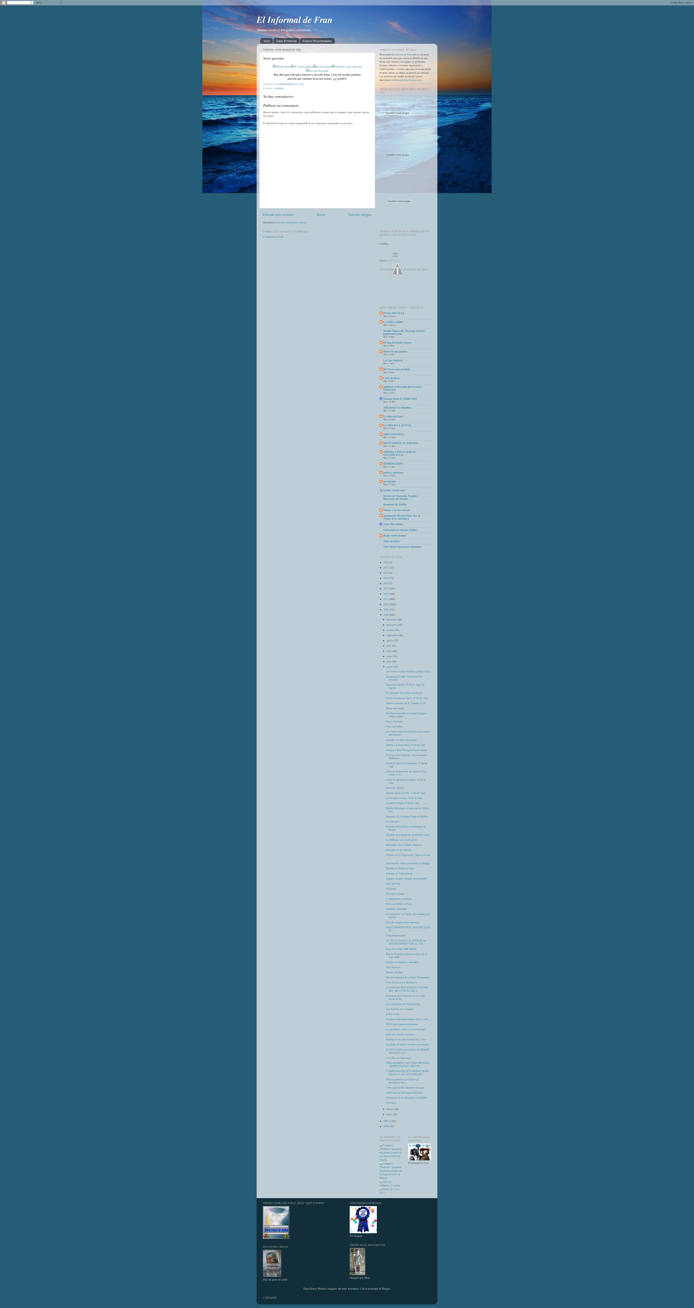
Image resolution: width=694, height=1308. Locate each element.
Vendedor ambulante (396, 909)
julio (389, 645)
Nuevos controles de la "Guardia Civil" (406, 703)
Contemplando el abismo (399, 898)
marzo (390, 666)
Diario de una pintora (395, 351)
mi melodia (389, 481)
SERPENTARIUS (393, 464)
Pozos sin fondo (394, 721)
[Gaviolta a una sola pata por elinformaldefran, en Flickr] (347, 66)
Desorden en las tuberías (398, 850)
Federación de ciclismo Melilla (400, 530)
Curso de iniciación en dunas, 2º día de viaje (406, 781)
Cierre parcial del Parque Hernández (404, 1092)
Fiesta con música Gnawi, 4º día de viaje (407, 698)
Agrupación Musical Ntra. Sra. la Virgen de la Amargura (401, 517)
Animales (279, 88)
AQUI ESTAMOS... (394, 434)
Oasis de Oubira (394, 726)
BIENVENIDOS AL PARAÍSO (400, 443)
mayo (390, 656)
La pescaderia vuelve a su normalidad (405, 1029)
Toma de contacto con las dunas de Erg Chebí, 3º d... (406, 773)
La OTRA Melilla (393, 322)
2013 (386, 588)
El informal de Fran (273, 236)
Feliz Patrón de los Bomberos (401, 982)
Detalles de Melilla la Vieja (400, 868)
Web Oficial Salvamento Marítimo (402, 547)
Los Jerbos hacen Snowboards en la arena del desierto (407, 733)
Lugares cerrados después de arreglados (406, 878)
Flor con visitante (395, 893)
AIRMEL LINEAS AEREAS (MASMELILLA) (399, 453)
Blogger (386, 1288)
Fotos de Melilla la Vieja (399, 903)
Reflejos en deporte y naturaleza (402, 962)
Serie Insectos (393, 967)
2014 (386, 583)
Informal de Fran (403, 54)
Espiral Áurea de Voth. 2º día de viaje (405, 793)
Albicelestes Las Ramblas (397, 407)
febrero (391, 1109)
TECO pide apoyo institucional (402, 1024)
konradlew (353, 1288)
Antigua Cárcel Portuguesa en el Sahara (406, 750)
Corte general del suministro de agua (405, 1087)
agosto (390, 640)
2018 (386, 562)
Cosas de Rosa (391, 378)
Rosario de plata (394, 972)
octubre (391, 630)
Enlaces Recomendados (317, 41)
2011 (386, 599)
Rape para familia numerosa (400, 1034)
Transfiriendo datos (396, 935)
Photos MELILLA (393, 313)
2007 (386, 1121)
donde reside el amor (394, 535)
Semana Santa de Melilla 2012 (400, 399)
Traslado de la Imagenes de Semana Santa (407, 834)
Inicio (267, 41)
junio (390, 651)
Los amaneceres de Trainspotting (403, 1004)
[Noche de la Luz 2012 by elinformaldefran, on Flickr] (391, 1192)
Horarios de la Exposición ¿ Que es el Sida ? (408, 856)
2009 (386, 609)
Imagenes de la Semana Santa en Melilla (407, 816)
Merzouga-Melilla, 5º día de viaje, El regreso (405, 686)
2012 (386, 593)
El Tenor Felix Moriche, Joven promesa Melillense (406, 756)
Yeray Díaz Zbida (392, 524)
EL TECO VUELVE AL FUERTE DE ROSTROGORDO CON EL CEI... (406, 942)
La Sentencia (392, 821)
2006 (386, 1126)
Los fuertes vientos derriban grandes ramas (408, 671)
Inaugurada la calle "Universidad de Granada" (404, 678)
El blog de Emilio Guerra (397, 342)
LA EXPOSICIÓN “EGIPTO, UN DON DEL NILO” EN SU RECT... (407, 989)
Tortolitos (391, 1102)
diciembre (392, 619)
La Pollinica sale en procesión (401, 839)
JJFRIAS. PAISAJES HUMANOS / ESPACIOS (403, 388)
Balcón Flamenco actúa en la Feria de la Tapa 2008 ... (406, 955)
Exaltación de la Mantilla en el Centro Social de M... (405, 997)
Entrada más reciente (278, 214)
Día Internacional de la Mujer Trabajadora (407, 977)
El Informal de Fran (295, 19)
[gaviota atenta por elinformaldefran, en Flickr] (322, 66)
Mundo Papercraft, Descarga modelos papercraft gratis (404, 332)
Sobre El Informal (286, 41)
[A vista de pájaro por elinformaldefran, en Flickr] (302, 66)
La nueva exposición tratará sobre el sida (407, 1019)
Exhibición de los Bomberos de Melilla (406, 1097)
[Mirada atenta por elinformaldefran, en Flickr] (282, 66)
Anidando (391, 888)
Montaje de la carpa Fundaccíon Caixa (405, 1039)
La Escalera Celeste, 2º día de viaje (404, 798)
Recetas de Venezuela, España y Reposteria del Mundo (400, 497)
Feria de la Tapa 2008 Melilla (401, 949)
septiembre (393, 635)
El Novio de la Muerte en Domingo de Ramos (405, 828)
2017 (386, 567)
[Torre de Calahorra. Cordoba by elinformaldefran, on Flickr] (391, 1185)
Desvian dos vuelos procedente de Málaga (407, 863)
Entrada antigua (359, 214)
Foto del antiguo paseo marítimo (402, 922)
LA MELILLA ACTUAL (397, 425)
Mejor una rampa (395, 708)
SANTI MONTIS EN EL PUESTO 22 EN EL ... (408, 929)
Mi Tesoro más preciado (396, 369)
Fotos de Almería (395, 787)
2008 (386, 614)
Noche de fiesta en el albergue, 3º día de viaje (406, 764)
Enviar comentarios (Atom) (292, 222)
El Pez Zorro (392, 1014)
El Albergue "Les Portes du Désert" (404, 692)
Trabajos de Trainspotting (399, 873)
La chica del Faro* (393, 416)
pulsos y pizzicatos (393, 472)
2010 (386, 604)
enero (390, 1114)
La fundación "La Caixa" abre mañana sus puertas (408, 915)
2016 (386, 572)
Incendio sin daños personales (401, 740)
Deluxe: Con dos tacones (396, 510)
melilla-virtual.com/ (394, 490)
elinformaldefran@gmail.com (406, 80)
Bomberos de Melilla (394, 504)
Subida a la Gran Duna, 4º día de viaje (405, 745)
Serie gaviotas (393, 883)
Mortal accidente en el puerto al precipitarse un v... (402, 1081)
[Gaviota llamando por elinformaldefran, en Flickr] (317, 70)
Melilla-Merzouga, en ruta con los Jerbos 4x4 (407, 809)
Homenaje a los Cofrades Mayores (404, 844)
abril (389, 661)
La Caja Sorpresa (393, 360)
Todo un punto (391, 541)
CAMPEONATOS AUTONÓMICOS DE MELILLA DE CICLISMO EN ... (407, 1072)
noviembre (392, 624)
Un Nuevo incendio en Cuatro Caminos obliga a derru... (406, 714)
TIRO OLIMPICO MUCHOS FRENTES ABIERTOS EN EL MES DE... (407, 1064)
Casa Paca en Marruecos (398, 1058)
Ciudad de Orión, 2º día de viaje (402, 803)
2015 (386, 578)
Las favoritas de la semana (399, 1009)
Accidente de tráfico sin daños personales (407, 1044)
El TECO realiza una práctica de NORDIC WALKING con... (408, 1051)
